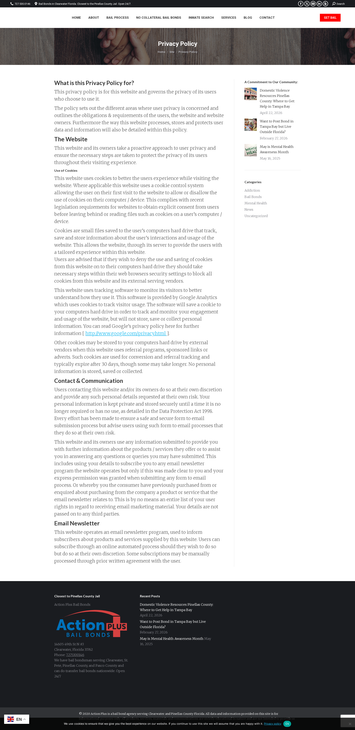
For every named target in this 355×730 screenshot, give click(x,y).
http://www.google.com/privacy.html (126, 333)
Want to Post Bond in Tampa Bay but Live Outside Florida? (277, 126)
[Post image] (250, 94)
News (248, 209)
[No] (350, 724)
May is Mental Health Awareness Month (277, 149)
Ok (287, 723)
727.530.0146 (22, 3)
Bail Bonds (253, 197)
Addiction (252, 190)
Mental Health (255, 203)
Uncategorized (256, 216)
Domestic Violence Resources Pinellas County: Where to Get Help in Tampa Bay (277, 98)
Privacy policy (272, 723)
